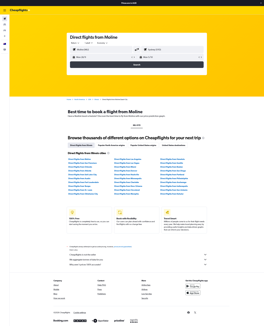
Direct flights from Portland (172, 174)
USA (89, 99)
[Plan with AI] (4, 36)
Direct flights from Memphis (126, 194)
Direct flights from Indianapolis (174, 186)
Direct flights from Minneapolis (127, 178)
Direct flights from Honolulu (172, 159)
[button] (261, 3)
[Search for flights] (4, 18)
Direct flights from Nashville (126, 174)
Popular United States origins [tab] (143, 145)
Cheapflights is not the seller (82, 254)
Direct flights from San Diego (173, 171)
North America (79, 99)
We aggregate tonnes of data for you (86, 259)
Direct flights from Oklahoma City (83, 194)
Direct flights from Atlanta (79, 171)
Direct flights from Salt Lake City (82, 174)
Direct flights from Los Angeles (127, 159)
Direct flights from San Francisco (82, 163)
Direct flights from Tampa (79, 186)
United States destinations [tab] (173, 145)
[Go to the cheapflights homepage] (20, 10)
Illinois (96, 99)
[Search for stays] (4, 24)
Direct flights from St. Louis (80, 190)
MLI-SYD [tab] (137, 125)
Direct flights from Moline (79, 159)
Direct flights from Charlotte (126, 182)
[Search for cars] (4, 30)
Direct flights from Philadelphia (174, 178)
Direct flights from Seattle (171, 163)
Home (69, 99)
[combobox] (75, 43)
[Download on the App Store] (192, 292)
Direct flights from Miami (125, 167)
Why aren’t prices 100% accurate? (85, 264)
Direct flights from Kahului (171, 194)
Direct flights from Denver (125, 171)
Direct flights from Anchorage (173, 182)
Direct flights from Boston (171, 167)
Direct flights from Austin (79, 178)
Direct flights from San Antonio (173, 190)
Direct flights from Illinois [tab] (81, 145)
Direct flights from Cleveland (127, 190)
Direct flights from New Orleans (128, 186)
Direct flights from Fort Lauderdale (83, 182)
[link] (188, 312)
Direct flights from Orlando (80, 167)
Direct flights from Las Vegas (126, 163)
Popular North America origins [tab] (111, 145)
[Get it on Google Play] (192, 286)
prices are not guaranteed (122, 247)
